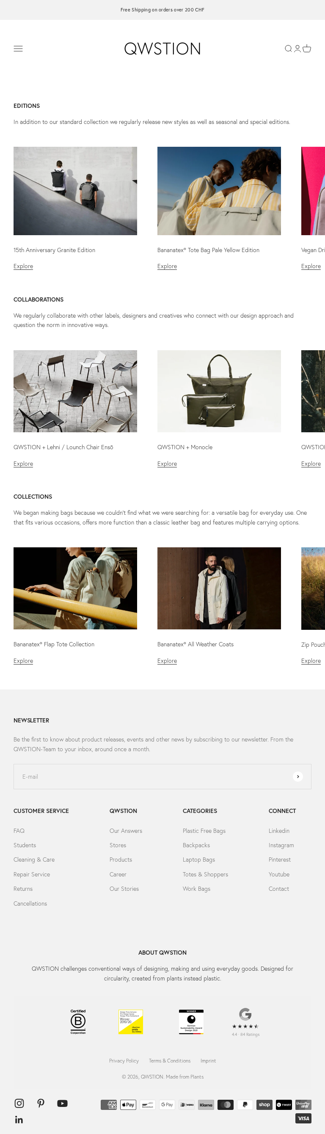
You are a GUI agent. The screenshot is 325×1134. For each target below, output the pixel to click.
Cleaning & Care (34, 859)
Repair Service (32, 874)
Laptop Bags (199, 859)
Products (121, 859)
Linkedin (279, 831)
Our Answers (126, 831)
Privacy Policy (124, 1060)
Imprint (208, 1060)
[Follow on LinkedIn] (19, 1120)
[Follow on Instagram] (19, 1103)
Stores (118, 845)
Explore (23, 266)
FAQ (19, 831)
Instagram (281, 845)
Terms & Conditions (169, 1060)
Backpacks (196, 845)
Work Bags (196, 888)
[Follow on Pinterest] (41, 1103)
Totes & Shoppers (205, 874)
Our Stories (124, 888)
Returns (23, 888)
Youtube (279, 874)
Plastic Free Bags (204, 831)
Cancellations (30, 903)
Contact (279, 888)
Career (118, 874)
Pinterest (280, 859)
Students (25, 845)
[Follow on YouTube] (62, 1103)
